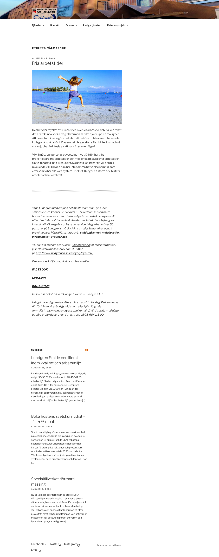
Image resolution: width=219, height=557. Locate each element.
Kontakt (54, 25)
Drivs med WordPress (109, 545)
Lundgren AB (94, 294)
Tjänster (36, 25)
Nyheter (37, 350)
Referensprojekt (116, 25)
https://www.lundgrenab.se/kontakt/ (66, 310)
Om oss (70, 25)
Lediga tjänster (92, 25)
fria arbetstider (59, 158)
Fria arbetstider (47, 63)
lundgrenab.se (81, 245)
